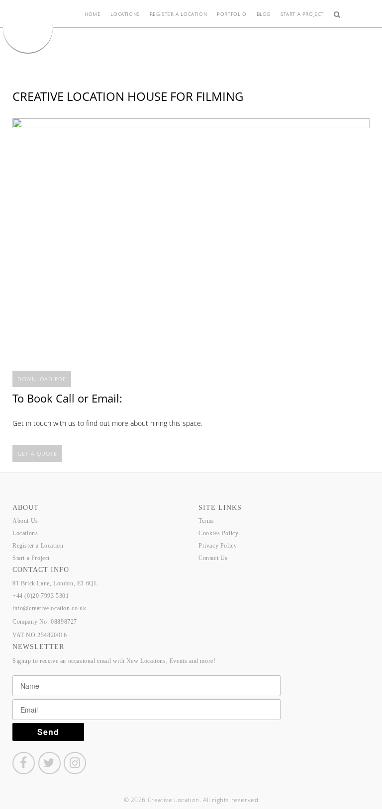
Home (92, 13)
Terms (206, 520)
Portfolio (231, 13)
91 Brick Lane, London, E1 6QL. (55, 583)
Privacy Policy (217, 545)
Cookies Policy (218, 533)
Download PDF (41, 379)
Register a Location (178, 13)
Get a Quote (37, 453)
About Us (25, 520)
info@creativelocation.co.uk (49, 608)
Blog (264, 13)
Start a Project (302, 13)
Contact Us (213, 558)
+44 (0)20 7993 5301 (40, 595)
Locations (124, 13)
